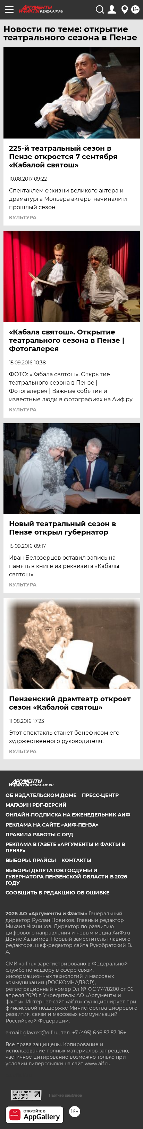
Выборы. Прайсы (31, 860)
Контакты (76, 860)
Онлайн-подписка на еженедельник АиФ (68, 815)
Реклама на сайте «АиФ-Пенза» (52, 825)
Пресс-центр (100, 795)
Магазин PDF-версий (36, 805)
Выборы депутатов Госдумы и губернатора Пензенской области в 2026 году (66, 876)
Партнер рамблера (65, 1095)
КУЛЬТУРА (22, 217)
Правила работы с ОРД (39, 834)
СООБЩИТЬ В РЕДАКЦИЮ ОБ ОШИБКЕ (57, 893)
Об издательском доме (41, 795)
